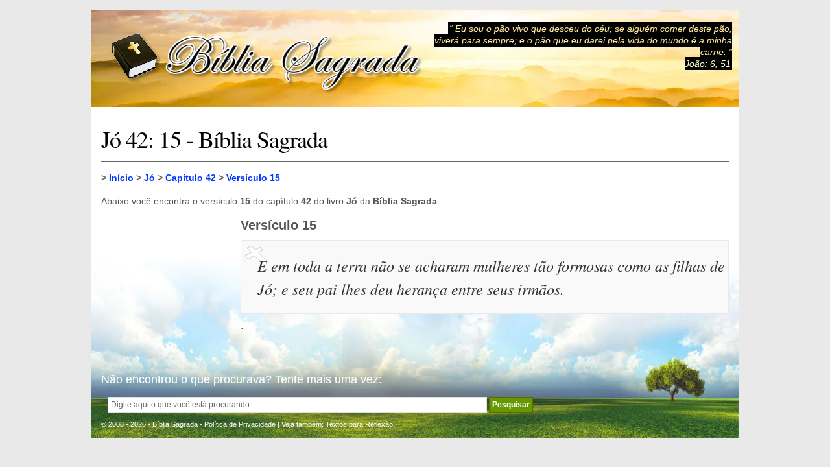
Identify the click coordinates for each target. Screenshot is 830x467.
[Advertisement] (166, 283)
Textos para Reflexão (359, 424)
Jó (149, 178)
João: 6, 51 (708, 63)
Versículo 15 (253, 178)
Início (121, 178)
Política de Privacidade (240, 424)
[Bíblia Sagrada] (266, 58)
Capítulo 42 (190, 178)
